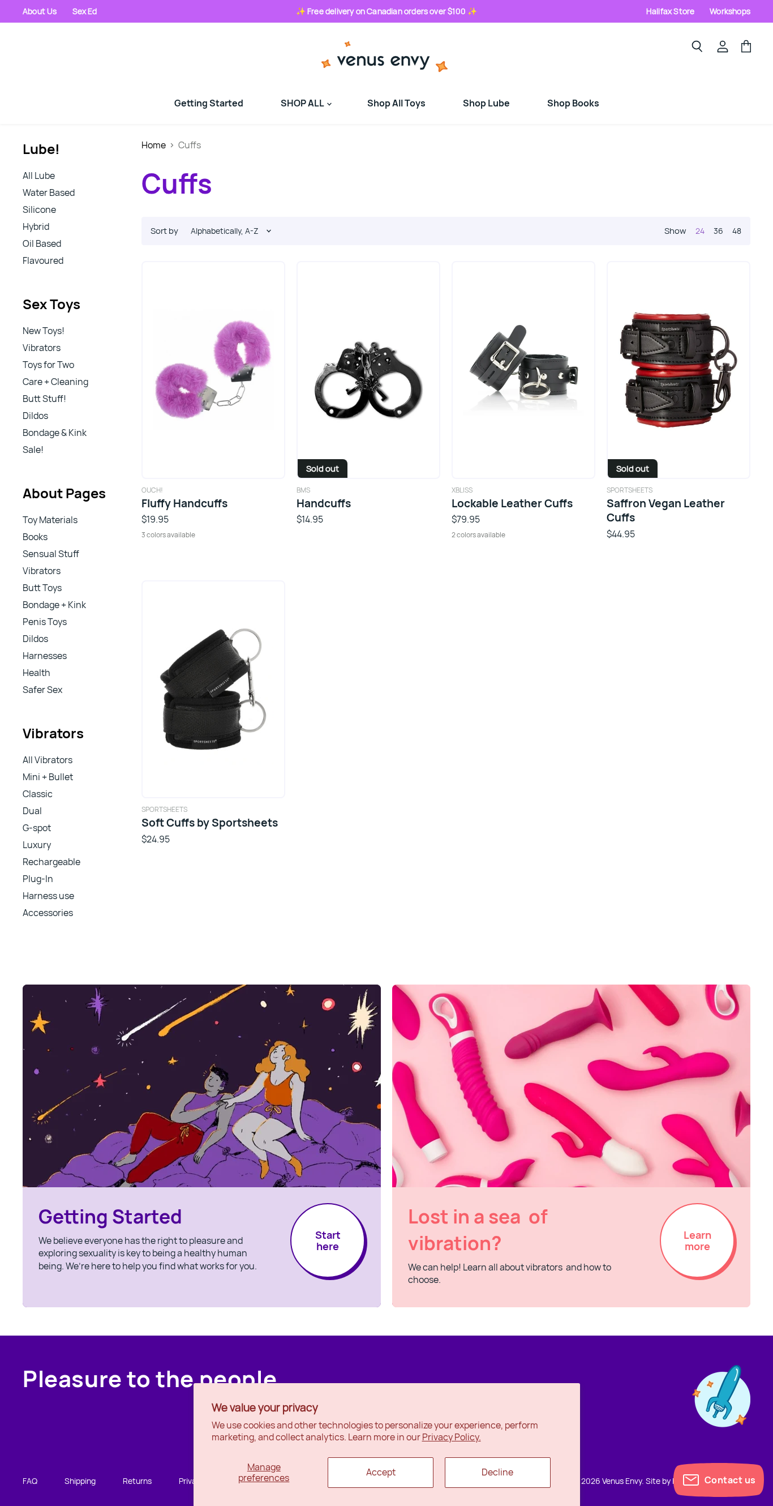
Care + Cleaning (55, 381)
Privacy (192, 1480)
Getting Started (208, 103)
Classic (38, 794)
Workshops (730, 11)
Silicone (39, 209)
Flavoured (43, 260)
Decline (497, 1472)
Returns (137, 1480)
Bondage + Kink (54, 604)
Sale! (33, 449)
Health (36, 672)
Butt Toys (42, 587)
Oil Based (42, 243)
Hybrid (36, 226)
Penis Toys (45, 621)
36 (718, 230)
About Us (40, 11)
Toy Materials (50, 520)
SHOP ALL (303, 103)
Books (35, 536)
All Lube (39, 175)
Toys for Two (48, 364)
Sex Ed (84, 11)
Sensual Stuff (51, 553)
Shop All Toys (396, 103)
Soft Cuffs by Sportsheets (209, 822)
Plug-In (38, 878)
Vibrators (42, 347)
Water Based (49, 192)
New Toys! (44, 330)
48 (736, 230)
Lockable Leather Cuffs (512, 503)
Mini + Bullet (48, 777)
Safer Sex (42, 689)
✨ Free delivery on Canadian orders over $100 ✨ (387, 11)
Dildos (35, 415)
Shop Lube (486, 103)
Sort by (164, 231)
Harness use (48, 895)
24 (700, 230)
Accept (381, 1472)
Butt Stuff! (44, 398)
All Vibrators (47, 760)
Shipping (80, 1480)
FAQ (30, 1480)
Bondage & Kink (55, 432)
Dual (32, 811)
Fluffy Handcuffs (184, 503)
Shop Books (573, 103)
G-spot (37, 828)
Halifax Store (670, 11)
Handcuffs (324, 503)
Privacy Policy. (451, 1437)
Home (153, 145)
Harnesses (45, 655)
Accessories (48, 912)
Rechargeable (51, 861)
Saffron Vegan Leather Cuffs (666, 510)
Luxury (37, 844)
